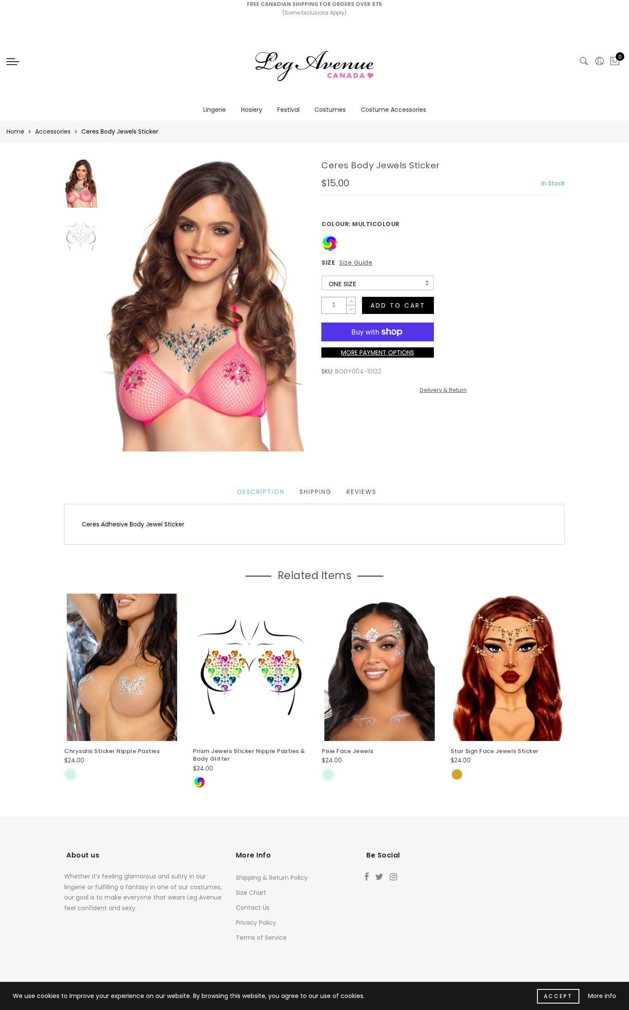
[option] (205, 305)
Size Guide (355, 262)
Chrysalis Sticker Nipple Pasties (112, 751)
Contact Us (253, 907)
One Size (342, 283)
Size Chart (251, 892)
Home (15, 131)
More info (602, 996)
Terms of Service (261, 937)
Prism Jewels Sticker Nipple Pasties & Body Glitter (249, 755)
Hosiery (251, 109)
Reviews (362, 491)
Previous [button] (118, 310)
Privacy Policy (256, 922)
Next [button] (281, 310)
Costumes (330, 109)
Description (261, 491)
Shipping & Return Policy (272, 877)
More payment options (377, 352)
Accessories (53, 131)
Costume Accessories (393, 109)
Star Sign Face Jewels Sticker (495, 751)
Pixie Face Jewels (348, 751)
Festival (288, 109)
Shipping (316, 491)
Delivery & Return (443, 390)
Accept (558, 996)
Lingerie (214, 109)
